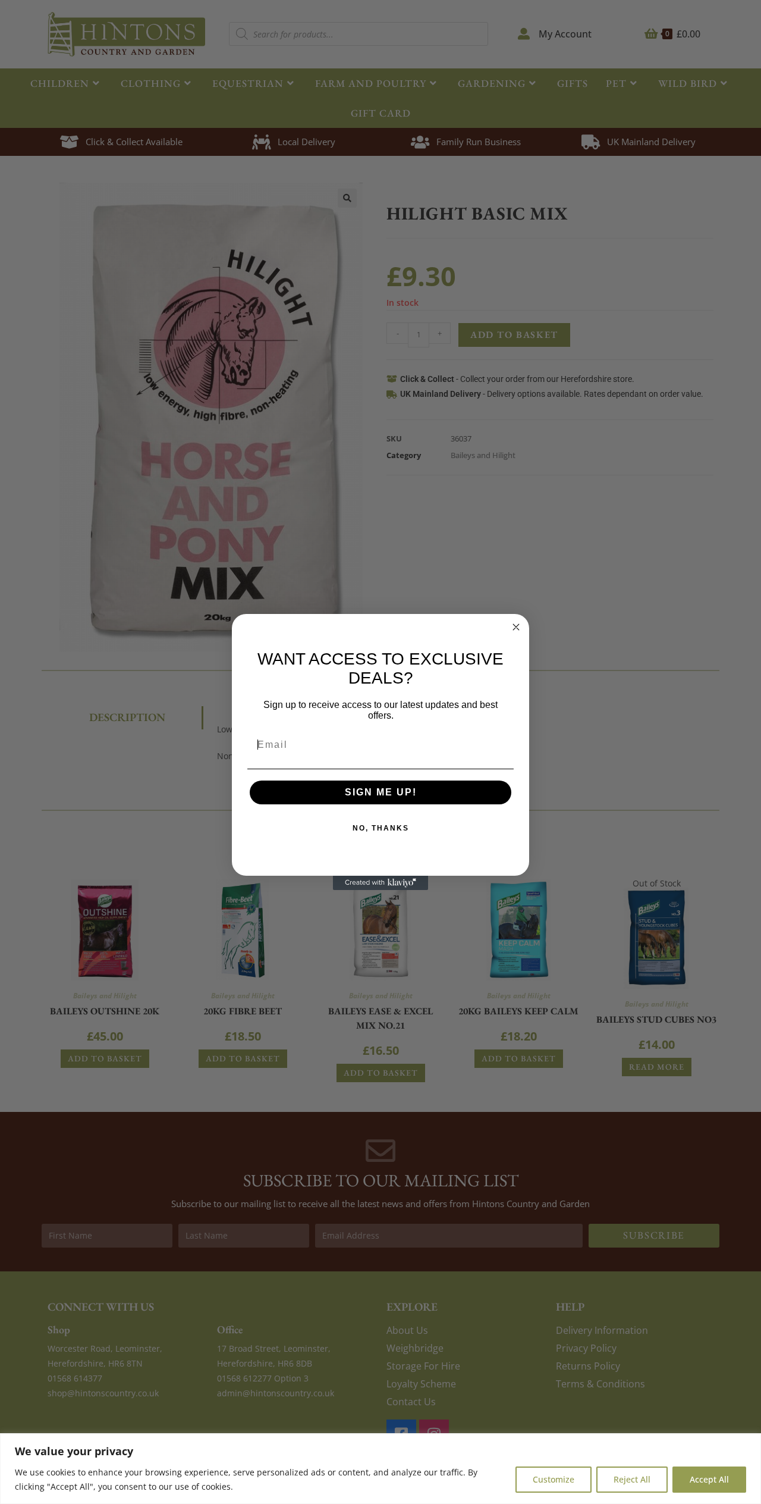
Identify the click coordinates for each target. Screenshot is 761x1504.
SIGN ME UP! (381, 792)
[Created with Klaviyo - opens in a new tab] (380, 883)
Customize (553, 1479)
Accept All (709, 1479)
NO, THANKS (381, 828)
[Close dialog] (516, 627)
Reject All (632, 1479)
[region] (380, 1468)
